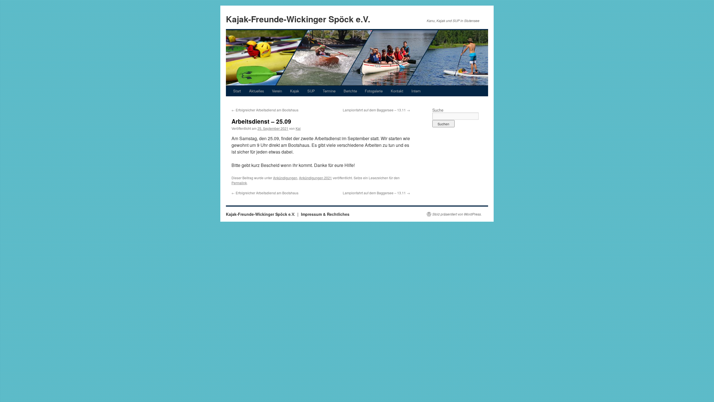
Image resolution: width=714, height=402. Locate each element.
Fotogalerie (374, 91)
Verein (277, 91)
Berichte (350, 91)
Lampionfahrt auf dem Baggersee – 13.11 (376, 109)
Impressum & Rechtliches (325, 214)
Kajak (294, 91)
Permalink (239, 182)
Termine (329, 91)
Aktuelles (256, 91)
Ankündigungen (285, 177)
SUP (311, 91)
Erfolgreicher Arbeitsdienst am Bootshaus (264, 109)
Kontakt (397, 91)
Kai (298, 128)
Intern (416, 91)
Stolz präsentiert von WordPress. (457, 214)
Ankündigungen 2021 (315, 177)
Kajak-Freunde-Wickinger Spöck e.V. (298, 19)
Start (237, 91)
